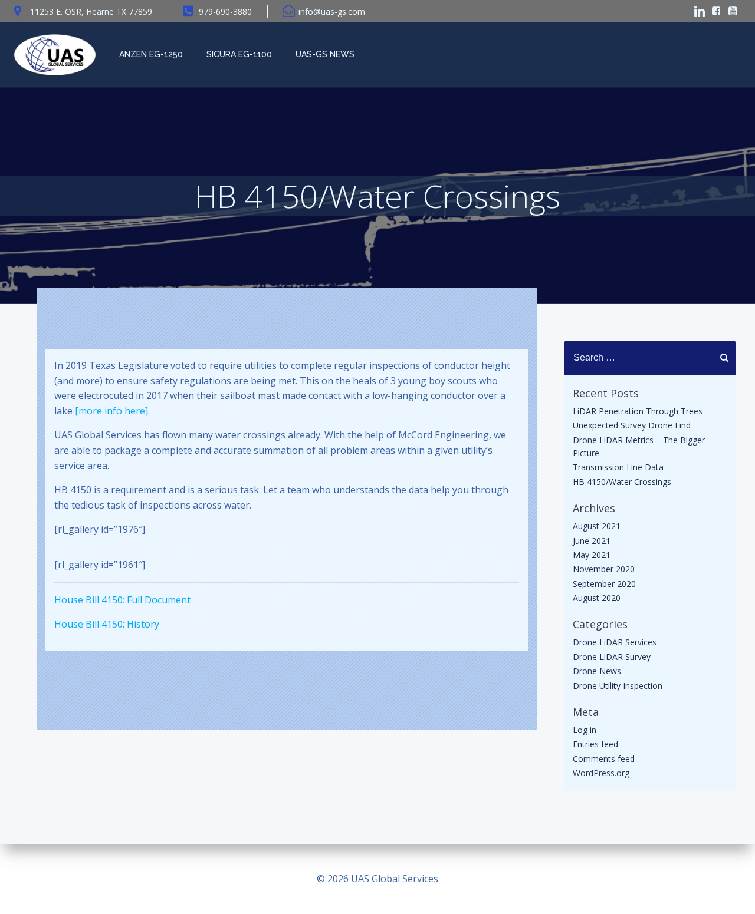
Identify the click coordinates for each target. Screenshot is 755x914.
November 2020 (604, 569)
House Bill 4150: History (106, 624)
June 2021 (591, 540)
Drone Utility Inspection (617, 685)
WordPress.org (601, 772)
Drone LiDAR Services (614, 642)
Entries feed (595, 744)
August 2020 (597, 597)
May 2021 (591, 554)
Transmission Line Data (618, 467)
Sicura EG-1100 (239, 54)
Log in (584, 729)
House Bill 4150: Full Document (122, 599)
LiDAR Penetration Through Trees (638, 411)
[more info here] (111, 410)
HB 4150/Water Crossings (622, 481)
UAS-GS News (325, 54)
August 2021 (597, 526)
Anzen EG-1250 (151, 54)
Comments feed (604, 758)
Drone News (597, 671)
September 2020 (604, 583)
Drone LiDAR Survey (612, 656)
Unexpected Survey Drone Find (632, 425)
